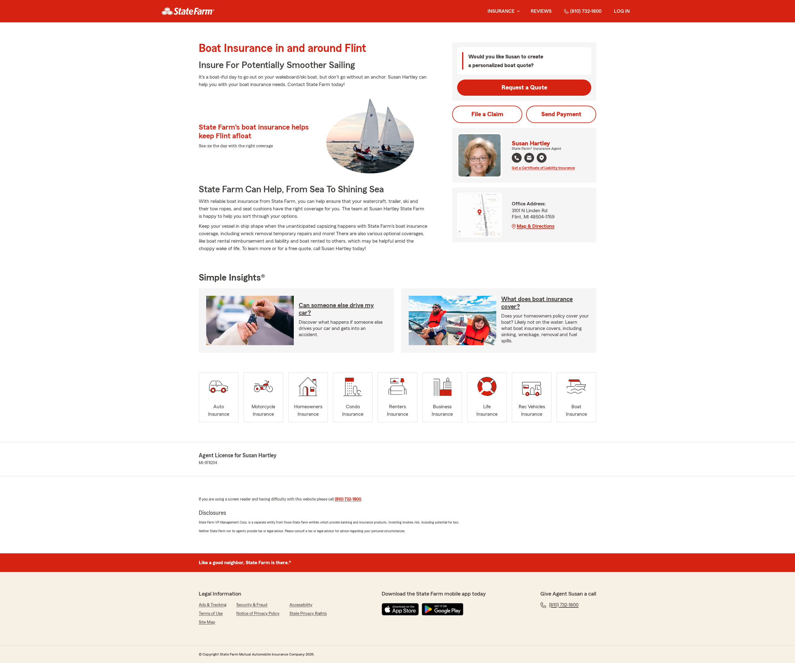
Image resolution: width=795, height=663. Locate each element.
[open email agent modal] (529, 158)
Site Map (207, 622)
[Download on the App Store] (400, 609)
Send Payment (561, 114)
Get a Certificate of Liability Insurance (543, 168)
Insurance (501, 11)
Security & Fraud (251, 605)
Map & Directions (535, 226)
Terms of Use (211, 613)
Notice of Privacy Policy (257, 613)
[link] (188, 11)
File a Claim (487, 114)
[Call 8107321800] (517, 158)
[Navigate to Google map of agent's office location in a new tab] (542, 158)
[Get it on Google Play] (442, 609)
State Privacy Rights (308, 613)
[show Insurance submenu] (517, 11)
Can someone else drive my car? (336, 309)
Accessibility (300, 605)
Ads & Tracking (212, 605)
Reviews (541, 11)
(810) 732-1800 (586, 11)
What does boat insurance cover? (537, 303)
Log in (622, 11)
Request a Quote (524, 88)
